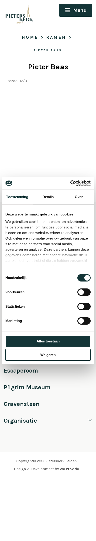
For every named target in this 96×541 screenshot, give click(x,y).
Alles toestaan (48, 341)
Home (30, 37)
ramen (56, 37)
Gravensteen (22, 404)
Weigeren (48, 355)
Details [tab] (48, 197)
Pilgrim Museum (27, 387)
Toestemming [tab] (17, 197)
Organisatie (20, 420)
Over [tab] (79, 197)
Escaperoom (21, 370)
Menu (80, 10)
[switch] (84, 292)
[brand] (17, 13)
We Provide (69, 469)
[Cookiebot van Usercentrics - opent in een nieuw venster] (70, 183)
